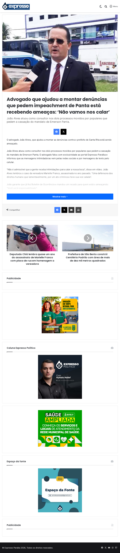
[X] (63, 132)
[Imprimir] (78, 210)
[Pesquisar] (105, 7)
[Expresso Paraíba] (16, 6)
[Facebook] (56, 132)
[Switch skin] (100, 7)
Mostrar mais (59, 196)
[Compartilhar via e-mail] (71, 210)
